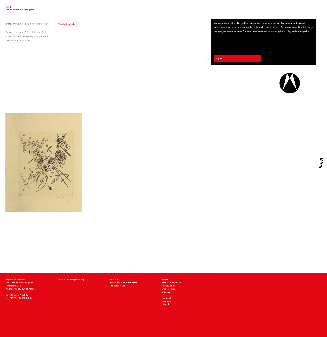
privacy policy (284, 31)
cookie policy (302, 31)
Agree (219, 58)
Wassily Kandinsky (66, 24)
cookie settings (234, 31)
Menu (314, 9)
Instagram (166, 301)
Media (165, 279)
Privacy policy (168, 285)
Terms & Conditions (171, 282)
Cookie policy (168, 288)
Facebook (166, 298)
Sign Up (310, 9)
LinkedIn (166, 304)
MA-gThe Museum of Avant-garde (19, 8)
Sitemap (166, 292)
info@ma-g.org (77, 279)
